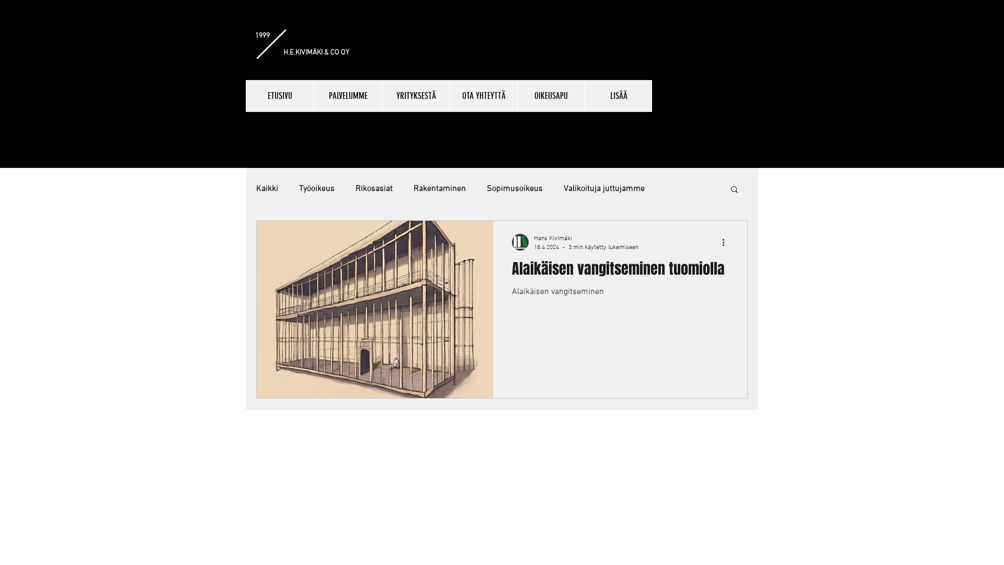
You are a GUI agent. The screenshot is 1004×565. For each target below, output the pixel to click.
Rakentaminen (440, 189)
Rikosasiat (374, 189)
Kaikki (267, 189)
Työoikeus (317, 189)
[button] (734, 190)
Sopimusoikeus (515, 189)
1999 (262, 35)
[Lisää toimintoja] (727, 242)
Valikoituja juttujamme (604, 189)
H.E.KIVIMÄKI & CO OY (316, 52)
